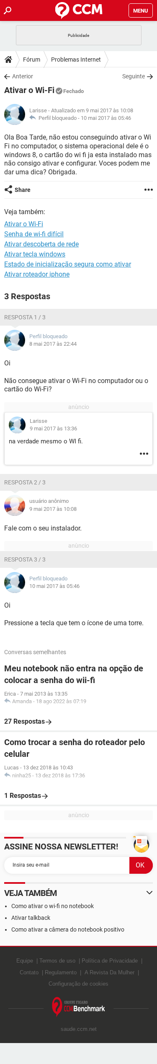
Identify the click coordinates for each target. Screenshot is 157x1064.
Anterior (22, 76)
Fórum (31, 59)
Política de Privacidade (110, 961)
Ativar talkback (30, 917)
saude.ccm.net (79, 1029)
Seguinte (133, 76)
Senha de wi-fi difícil (34, 234)
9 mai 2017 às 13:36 (53, 428)
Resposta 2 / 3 (25, 482)
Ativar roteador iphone (36, 274)
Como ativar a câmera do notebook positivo (67, 929)
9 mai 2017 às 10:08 (53, 509)
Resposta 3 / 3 (25, 559)
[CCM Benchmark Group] (79, 1007)
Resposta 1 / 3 (25, 317)
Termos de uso (57, 961)
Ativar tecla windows (34, 254)
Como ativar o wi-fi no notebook (52, 906)
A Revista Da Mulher (109, 972)
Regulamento (61, 972)
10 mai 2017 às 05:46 (106, 118)
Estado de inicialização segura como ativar (67, 264)
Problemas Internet (76, 59)
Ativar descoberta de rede (41, 244)
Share (23, 189)
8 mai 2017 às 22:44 (53, 344)
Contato (29, 972)
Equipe (24, 961)
